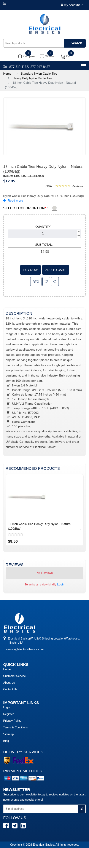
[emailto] (4, 3)
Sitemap (8, 734)
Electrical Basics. (44, 844)
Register (8, 714)
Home (7, 73)
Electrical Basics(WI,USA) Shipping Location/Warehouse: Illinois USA (43, 640)
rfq (36, 281)
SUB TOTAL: (44, 244)
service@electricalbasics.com (25, 649)
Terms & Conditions (15, 727)
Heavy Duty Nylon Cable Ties (32, 78)
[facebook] (7, 827)
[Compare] (55, 281)
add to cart (55, 270)
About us (9, 682)
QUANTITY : (43, 226)
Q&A (49, 186)
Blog (6, 740)
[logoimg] (19, 622)
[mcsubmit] (81, 809)
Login (61, 584)
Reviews (77, 186)
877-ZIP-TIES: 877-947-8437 (29, 67)
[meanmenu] (83, 66)
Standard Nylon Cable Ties (39, 73)
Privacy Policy (12, 720)
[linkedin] (24, 827)
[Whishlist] (46, 281)
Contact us (10, 689)
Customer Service (14, 676)
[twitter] (16, 827)
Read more (15, 200)
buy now (30, 270)
